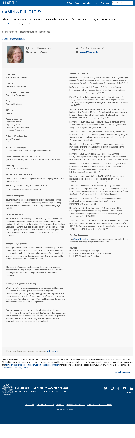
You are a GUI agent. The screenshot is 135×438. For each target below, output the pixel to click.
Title (8, 101)
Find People (12, 24)
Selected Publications (79, 73)
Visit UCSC (84, 19)
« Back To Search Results (13, 39)
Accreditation (29, 405)
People (78, 3)
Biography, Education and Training (21, 174)
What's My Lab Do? (81, 239)
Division (9, 83)
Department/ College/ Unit (17, 92)
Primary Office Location (16, 136)
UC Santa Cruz (9, 3)
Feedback (129, 392)
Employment (60, 405)
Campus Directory (21, 12)
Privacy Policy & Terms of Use (76, 405)
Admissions (19, 19)
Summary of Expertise (15, 196)
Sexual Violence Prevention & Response (99, 405)
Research (50, 19)
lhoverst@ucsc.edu (88, 52)
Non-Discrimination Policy (45, 405)
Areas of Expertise (14, 119)
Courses (73, 248)
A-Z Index (105, 3)
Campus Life (66, 19)
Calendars (87, 3)
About (6, 19)
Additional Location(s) (16, 148)
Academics (36, 19)
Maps (96, 3)
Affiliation (10, 110)
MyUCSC (68, 3)
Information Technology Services (16, 368)
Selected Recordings (78, 235)
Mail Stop (10, 165)
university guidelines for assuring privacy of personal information (32, 365)
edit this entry (53, 351)
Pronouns (10, 75)
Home (4, 24)
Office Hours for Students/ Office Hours (23, 157)
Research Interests (14, 214)
